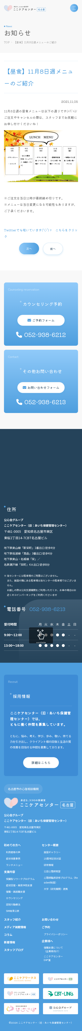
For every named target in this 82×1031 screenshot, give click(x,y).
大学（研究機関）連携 (56, 888)
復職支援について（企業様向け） (53, 949)
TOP (7, 42)
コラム (8, 935)
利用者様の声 (13, 852)
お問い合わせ (50, 919)
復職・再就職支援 (15, 891)
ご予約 (46, 927)
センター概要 (50, 845)
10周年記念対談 (52, 858)
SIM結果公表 (12, 910)
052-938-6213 (47, 608)
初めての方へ (12, 845)
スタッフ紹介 (12, 919)
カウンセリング (14, 898)
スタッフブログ (13, 950)
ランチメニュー (14, 865)
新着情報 (9, 942)
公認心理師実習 (52, 871)
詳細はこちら (41, 762)
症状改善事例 (13, 858)
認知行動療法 (13, 904)
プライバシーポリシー (56, 934)
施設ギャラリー (52, 852)
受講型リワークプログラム (20, 878)
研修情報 (48, 865)
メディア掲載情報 (15, 927)
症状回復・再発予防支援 (19, 885)
